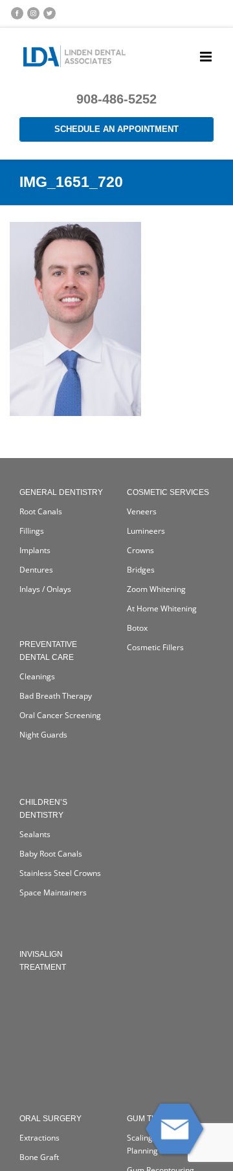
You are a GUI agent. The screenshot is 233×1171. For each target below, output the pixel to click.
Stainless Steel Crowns (60, 873)
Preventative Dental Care (48, 651)
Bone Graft (39, 1157)
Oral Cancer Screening (60, 715)
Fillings (31, 530)
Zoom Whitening (156, 589)
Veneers (142, 511)
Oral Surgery (50, 1118)
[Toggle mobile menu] (207, 56)
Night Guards (43, 734)
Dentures (36, 569)
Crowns (140, 550)
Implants (34, 550)
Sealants (34, 834)
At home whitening (162, 608)
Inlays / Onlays (45, 589)
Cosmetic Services (168, 492)
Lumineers (146, 530)
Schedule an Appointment (116, 129)
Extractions (39, 1137)
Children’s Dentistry (43, 809)
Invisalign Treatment (42, 961)
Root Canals (40, 511)
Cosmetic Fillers (155, 647)
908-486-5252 (116, 99)
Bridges (141, 569)
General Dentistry (61, 492)
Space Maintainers (53, 892)
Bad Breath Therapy (55, 695)
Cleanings (37, 676)
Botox (137, 627)
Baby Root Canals (50, 853)
